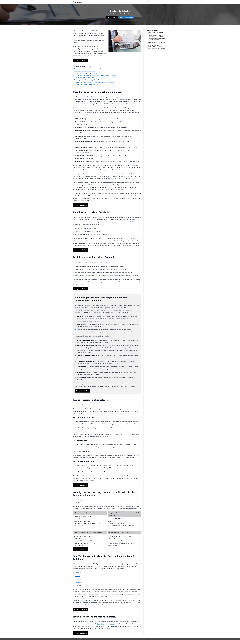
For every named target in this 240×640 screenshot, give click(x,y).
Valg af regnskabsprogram (126, 17)
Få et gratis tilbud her (112, 17)
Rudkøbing (78, 582)
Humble (77, 576)
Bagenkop (78, 572)
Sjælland (148, 2)
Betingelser (165, 638)
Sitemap (160, 638)
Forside (132, 2)
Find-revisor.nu (78, 2)
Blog (156, 638)
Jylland (138, 2)
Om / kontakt (157, 2)
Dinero (79, 330)
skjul (89, 66)
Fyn (143, 2)
